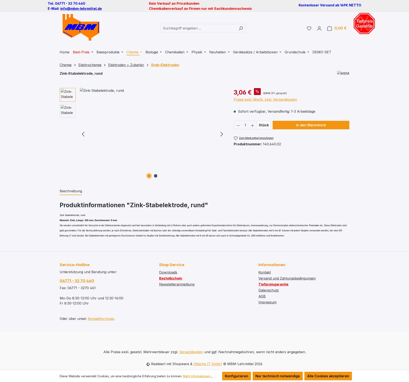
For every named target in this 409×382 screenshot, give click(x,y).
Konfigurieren (236, 376)
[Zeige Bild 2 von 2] (155, 176)
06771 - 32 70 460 (77, 280)
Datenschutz (268, 290)
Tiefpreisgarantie (273, 284)
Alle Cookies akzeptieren (328, 376)
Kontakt (264, 272)
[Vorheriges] (83, 134)
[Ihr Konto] (319, 28)
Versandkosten (191, 352)
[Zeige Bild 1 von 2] (149, 176)
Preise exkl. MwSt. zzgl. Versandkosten (265, 99)
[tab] (71, 191)
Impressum (267, 302)
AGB (262, 296)
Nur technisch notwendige (277, 376)
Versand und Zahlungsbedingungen (287, 278)
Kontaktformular (101, 318)
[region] (142, 134)
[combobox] (198, 28)
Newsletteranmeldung (176, 284)
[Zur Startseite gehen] (81, 27)
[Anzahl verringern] (238, 125)
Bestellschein (170, 278)
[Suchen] (241, 28)
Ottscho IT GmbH (207, 364)
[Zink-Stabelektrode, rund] (152, 134)
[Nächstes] (222, 134)
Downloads (168, 272)
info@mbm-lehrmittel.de (81, 8)
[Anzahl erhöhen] (252, 125)
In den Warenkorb (311, 125)
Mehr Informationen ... (198, 376)
